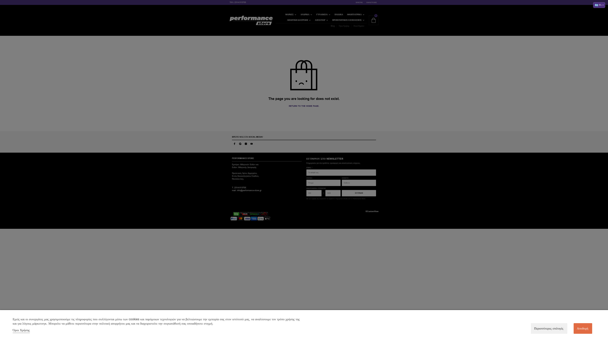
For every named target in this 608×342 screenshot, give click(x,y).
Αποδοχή (582, 328)
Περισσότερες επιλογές (548, 328)
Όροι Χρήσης (21, 330)
